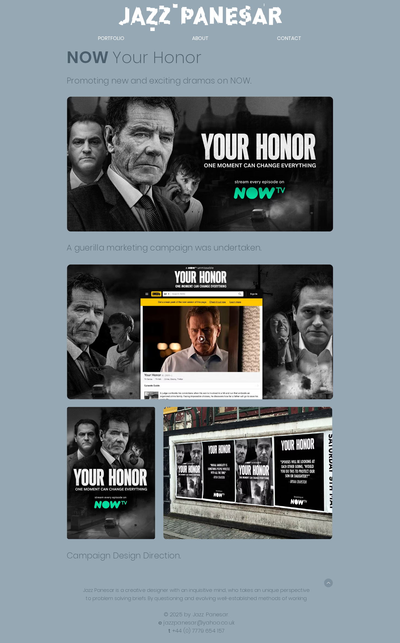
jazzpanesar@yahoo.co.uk (199, 622)
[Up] (328, 583)
